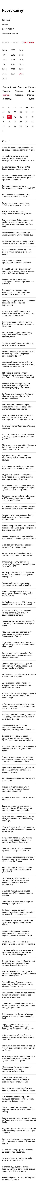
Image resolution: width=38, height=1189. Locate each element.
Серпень (28, 42)
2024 (13, 74)
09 (15, 112)
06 (32, 107)
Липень (31, 91)
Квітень (31, 87)
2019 (21, 64)
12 (32, 112)
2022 (21, 69)
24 (32, 121)
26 (9, 126)
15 (15, 117)
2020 (4, 69)
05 (27, 107)
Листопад (7, 99)
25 (3, 126)
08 (9, 112)
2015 (13, 60)
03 (15, 107)
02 (9, 107)
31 (3, 131)
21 (15, 121)
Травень (6, 91)
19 (3, 121)
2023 (4, 74)
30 (32, 126)
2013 (21, 55)
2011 (4, 55)
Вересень (18, 95)
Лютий (13, 87)
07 (3, 112)
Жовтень (31, 95)
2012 (13, 55)
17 (27, 117)
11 (26, 112)
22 (21, 121)
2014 (4, 60)
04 (21, 107)
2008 (4, 50)
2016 (21, 60)
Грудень (31, 99)
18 (32, 117)
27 (15, 126)
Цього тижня (8, 29)
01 (3, 107)
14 (9, 117)
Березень (22, 87)
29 (27, 126)
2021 (13, 69)
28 (21, 126)
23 (27, 121)
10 (21, 112)
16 (21, 117)
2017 (4, 64)
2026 (4, 78)
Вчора (5, 24)
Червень (19, 91)
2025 (16, 42)
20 (9, 121)
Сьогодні (6, 20)
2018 (13, 64)
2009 (13, 50)
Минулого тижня (10, 33)
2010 (21, 50)
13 (3, 117)
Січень (6, 87)
